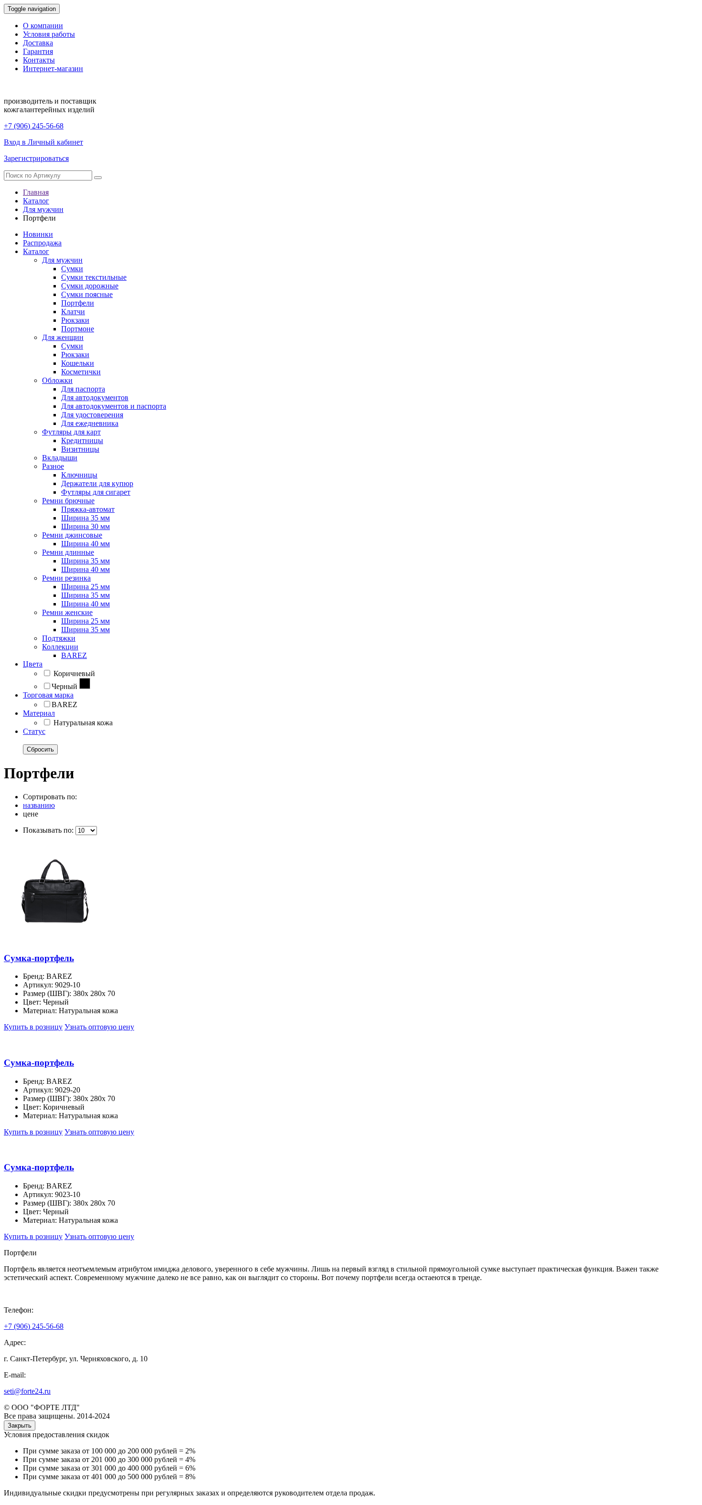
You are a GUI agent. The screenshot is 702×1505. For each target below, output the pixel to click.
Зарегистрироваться (36, 158)
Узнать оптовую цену (99, 1027)
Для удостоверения (92, 415)
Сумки (72, 269)
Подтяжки (58, 638)
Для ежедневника (89, 423)
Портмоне (77, 329)
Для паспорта (83, 389)
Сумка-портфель (39, 958)
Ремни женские (67, 612)
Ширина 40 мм (85, 544)
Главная (36, 192)
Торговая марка (48, 695)
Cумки (72, 346)
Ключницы (79, 475)
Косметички (81, 372)
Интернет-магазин (53, 68)
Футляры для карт (71, 432)
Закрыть (20, 1425)
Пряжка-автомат (88, 509)
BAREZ (74, 655)
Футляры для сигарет (95, 492)
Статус (34, 731)
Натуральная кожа (82, 723)
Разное (53, 466)
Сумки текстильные (94, 277)
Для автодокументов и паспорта (113, 406)
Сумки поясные (87, 294)
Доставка (38, 43)
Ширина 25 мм (85, 587)
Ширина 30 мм (85, 526)
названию (39, 805)
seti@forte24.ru (27, 1391)
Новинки (38, 234)
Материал (39, 713)
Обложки (57, 380)
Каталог (36, 201)
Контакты (39, 60)
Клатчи (73, 311)
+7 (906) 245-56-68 (34, 126)
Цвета (33, 664)
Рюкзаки (75, 320)
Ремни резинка (66, 578)
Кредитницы (82, 440)
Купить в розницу (33, 1027)
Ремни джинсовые (72, 535)
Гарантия (38, 51)
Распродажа (42, 243)
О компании (43, 25)
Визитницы (80, 449)
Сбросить (40, 749)
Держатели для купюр (97, 483)
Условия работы (49, 34)
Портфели (77, 303)
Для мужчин (43, 209)
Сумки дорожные (89, 286)
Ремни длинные (68, 552)
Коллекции (60, 647)
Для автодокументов (94, 397)
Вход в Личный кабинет (43, 142)
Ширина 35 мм (85, 518)
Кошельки (77, 363)
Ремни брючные (68, 501)
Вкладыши (59, 458)
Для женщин (63, 337)
